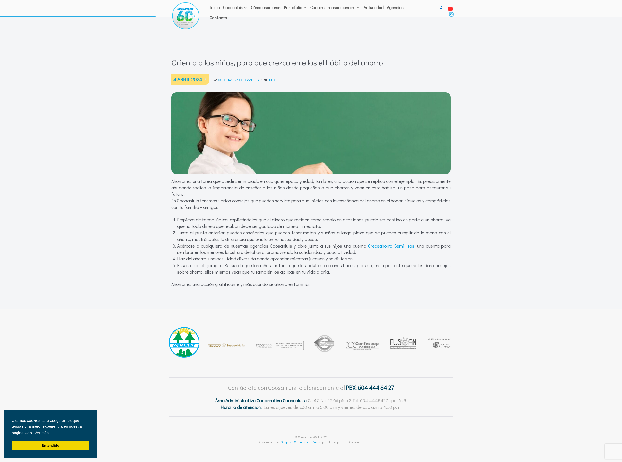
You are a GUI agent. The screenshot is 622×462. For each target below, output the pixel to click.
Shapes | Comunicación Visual (301, 442)
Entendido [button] (50, 445)
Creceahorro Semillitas (391, 246)
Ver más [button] (42, 433)
